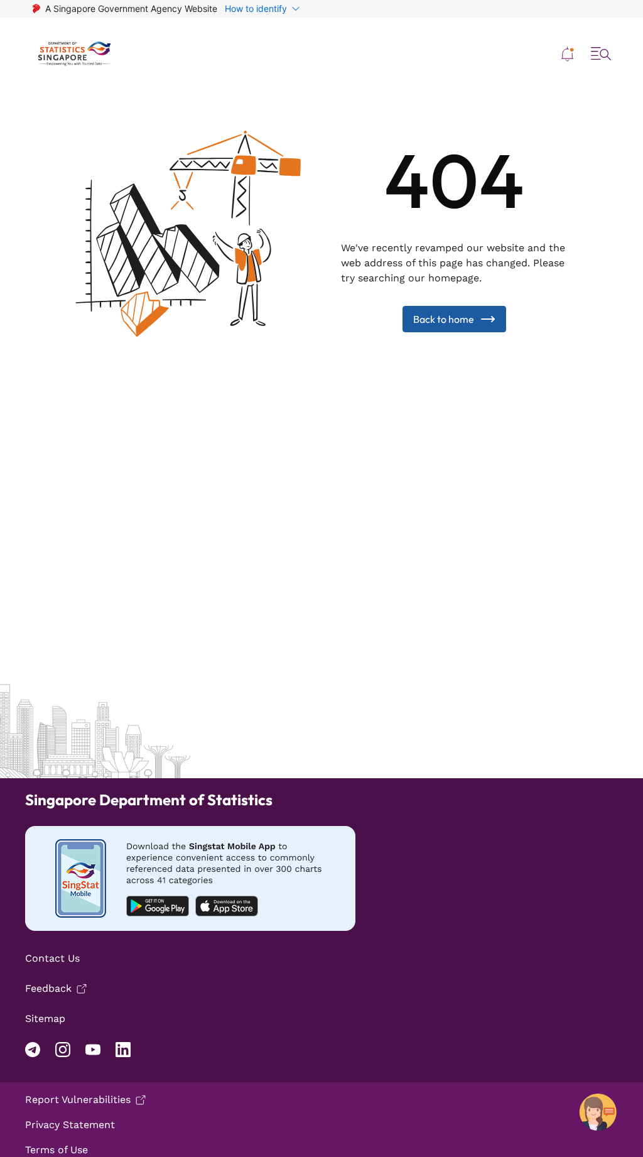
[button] (568, 54)
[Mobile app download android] (190, 878)
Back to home (443, 319)
